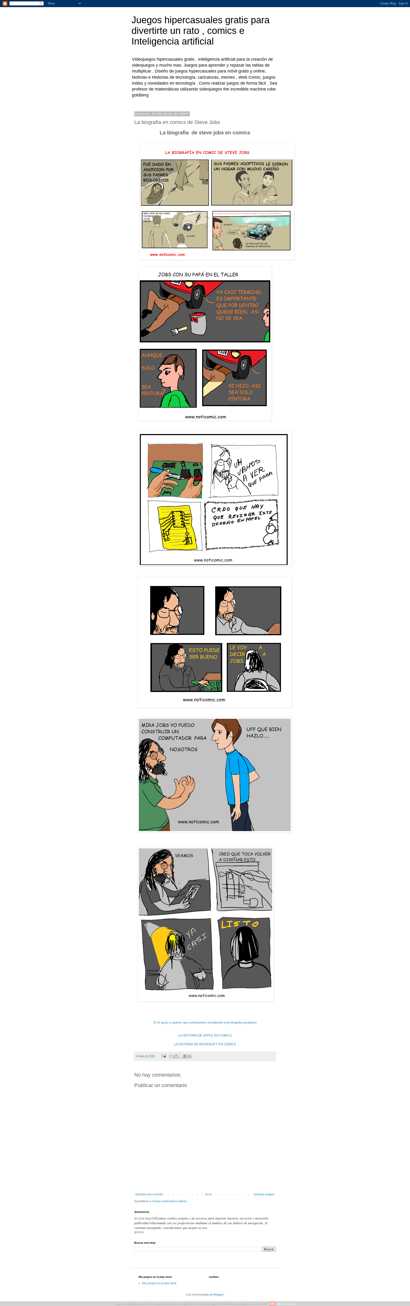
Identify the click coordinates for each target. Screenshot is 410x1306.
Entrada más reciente (149, 1194)
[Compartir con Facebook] (185, 1056)
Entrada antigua (264, 1194)
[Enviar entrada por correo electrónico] (164, 1056)
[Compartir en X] (180, 1056)
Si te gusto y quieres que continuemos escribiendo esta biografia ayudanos (205, 1022)
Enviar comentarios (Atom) (170, 1201)
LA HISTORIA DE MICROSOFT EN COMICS (205, 1044)
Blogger (219, 1294)
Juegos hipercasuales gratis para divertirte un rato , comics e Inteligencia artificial (200, 30)
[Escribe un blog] (176, 1056)
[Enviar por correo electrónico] (171, 1056)
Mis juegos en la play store (159, 1283)
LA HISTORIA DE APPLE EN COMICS (205, 1035)
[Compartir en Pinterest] (189, 1056)
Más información (286, 1303)
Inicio (208, 1194)
